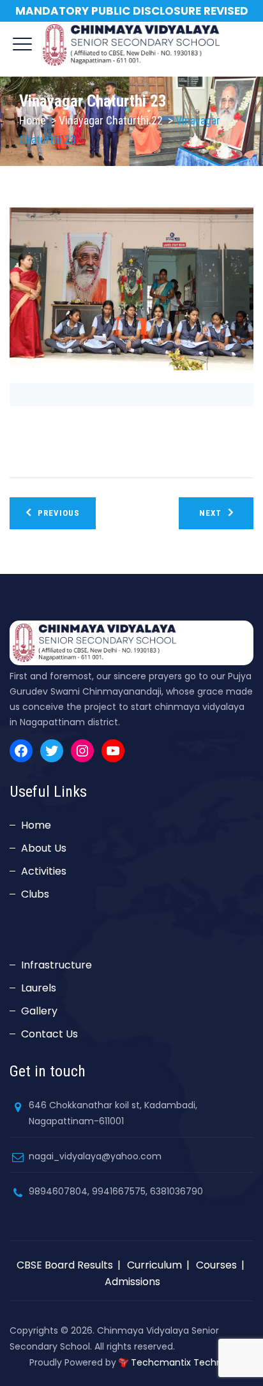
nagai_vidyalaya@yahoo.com (95, 1156)
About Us (43, 848)
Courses (216, 1265)
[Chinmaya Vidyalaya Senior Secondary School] (132, 45)
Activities (43, 871)
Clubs (35, 894)
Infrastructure (56, 965)
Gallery (39, 1011)
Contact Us (49, 1034)
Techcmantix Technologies (192, 1362)
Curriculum (154, 1265)
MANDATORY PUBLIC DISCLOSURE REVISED (131, 11)
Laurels (38, 988)
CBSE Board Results (65, 1265)
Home (32, 120)
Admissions (132, 1281)
